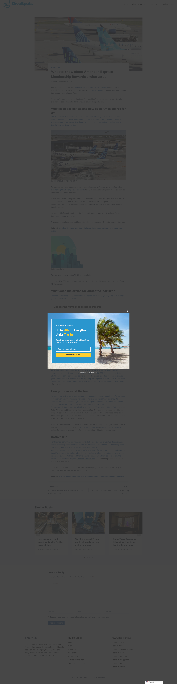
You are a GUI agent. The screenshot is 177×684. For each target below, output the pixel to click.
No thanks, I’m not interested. (88, 372)
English (151, 682)
